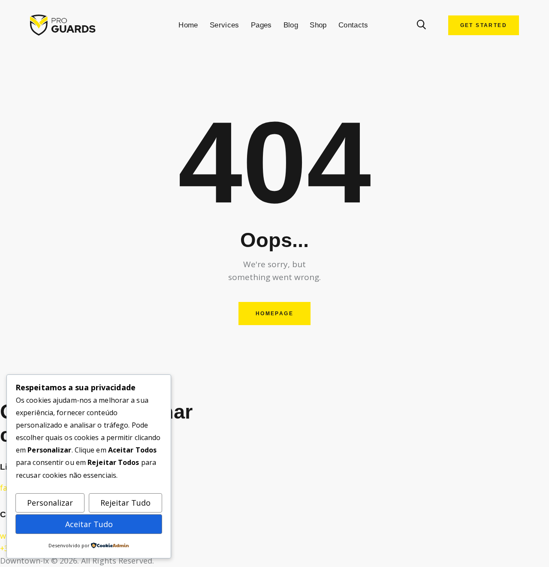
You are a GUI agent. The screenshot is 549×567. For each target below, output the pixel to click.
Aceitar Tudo (89, 524)
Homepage (274, 314)
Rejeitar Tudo (125, 503)
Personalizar (50, 503)
